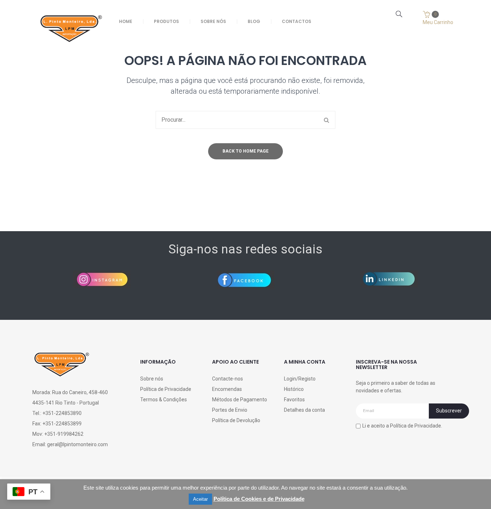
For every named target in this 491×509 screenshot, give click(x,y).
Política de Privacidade (165, 389)
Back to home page (245, 151)
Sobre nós (213, 21)
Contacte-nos (227, 379)
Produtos (166, 21)
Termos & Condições (163, 399)
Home (125, 21)
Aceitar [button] (200, 499)
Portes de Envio (229, 410)
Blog (254, 21)
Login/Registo (300, 379)
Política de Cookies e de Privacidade (259, 499)
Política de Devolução (236, 420)
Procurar (326, 120)
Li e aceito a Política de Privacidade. (402, 425)
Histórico (294, 389)
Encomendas (227, 389)
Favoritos (294, 399)
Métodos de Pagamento (239, 399)
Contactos (296, 21)
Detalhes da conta (304, 410)
